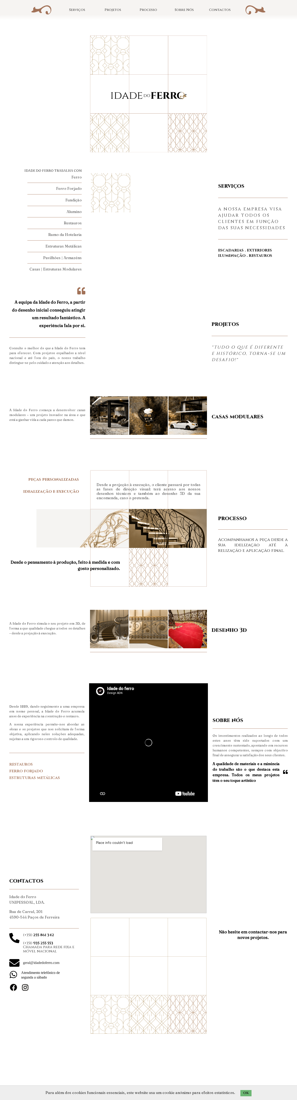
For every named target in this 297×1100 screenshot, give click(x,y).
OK (246, 1093)
